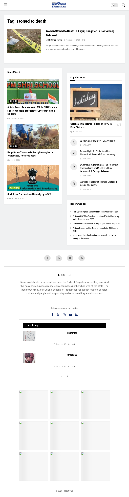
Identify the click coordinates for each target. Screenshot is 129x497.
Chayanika (72, 332)
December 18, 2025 (72, 40)
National (14, 188)
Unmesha (72, 355)
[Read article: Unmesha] (29, 358)
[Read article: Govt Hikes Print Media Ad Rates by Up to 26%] (33, 178)
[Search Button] (123, 5)
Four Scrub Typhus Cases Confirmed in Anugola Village (95, 212)
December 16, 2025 (63, 344)
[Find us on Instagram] (64, 315)
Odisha (13, 101)
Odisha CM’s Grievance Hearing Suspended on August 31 (96, 224)
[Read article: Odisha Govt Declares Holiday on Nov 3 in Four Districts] (96, 102)
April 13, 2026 (14, 160)
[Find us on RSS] (81, 258)
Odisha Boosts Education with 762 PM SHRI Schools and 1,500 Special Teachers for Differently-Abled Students (32, 110)
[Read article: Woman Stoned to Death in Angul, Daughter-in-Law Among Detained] (24, 41)
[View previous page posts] (61, 376)
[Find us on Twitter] (59, 258)
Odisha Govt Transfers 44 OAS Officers (97, 140)
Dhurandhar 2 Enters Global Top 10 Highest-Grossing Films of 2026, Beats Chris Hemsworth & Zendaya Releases (99, 168)
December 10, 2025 (16, 198)
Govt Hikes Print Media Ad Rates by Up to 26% (29, 194)
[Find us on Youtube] (70, 258)
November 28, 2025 (16, 118)
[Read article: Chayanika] (29, 336)
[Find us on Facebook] (47, 258)
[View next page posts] (67, 376)
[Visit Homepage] (59, 5)
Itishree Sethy (55, 40)
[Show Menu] (5, 5)
